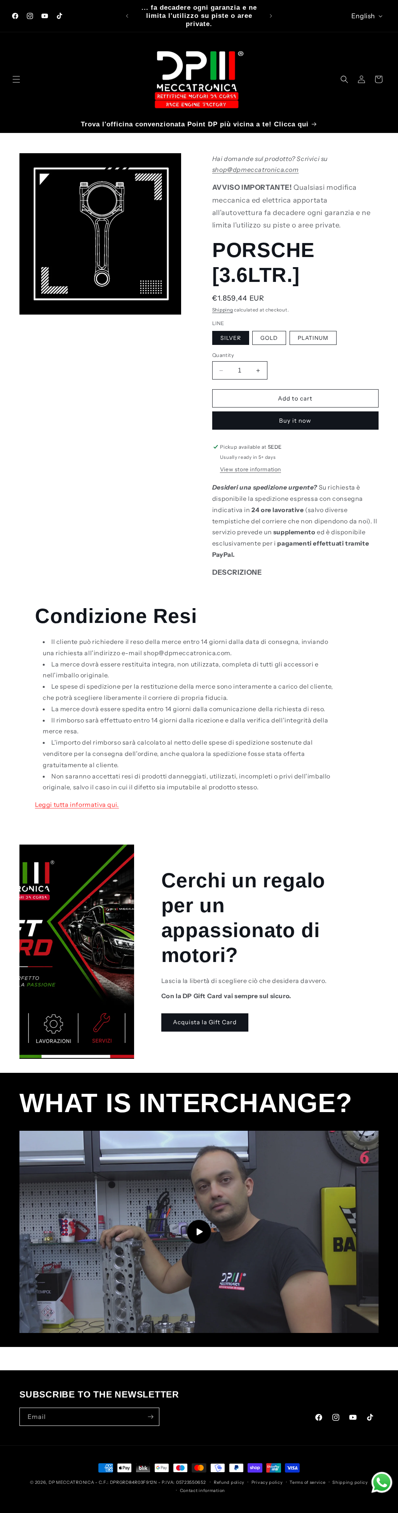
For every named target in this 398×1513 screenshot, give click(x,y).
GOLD (269, 337)
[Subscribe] (150, 1417)
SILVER (230, 337)
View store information (250, 469)
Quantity (223, 355)
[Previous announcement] (127, 16)
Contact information (202, 1490)
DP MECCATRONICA (72, 1482)
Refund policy (229, 1482)
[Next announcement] (270, 16)
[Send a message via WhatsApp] (382, 1482)
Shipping (222, 310)
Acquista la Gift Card (205, 1022)
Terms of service (307, 1482)
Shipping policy (350, 1482)
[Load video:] (199, 1232)
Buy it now (295, 420)
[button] (16, 79)
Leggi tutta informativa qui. (77, 804)
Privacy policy (267, 1482)
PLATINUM (313, 337)
